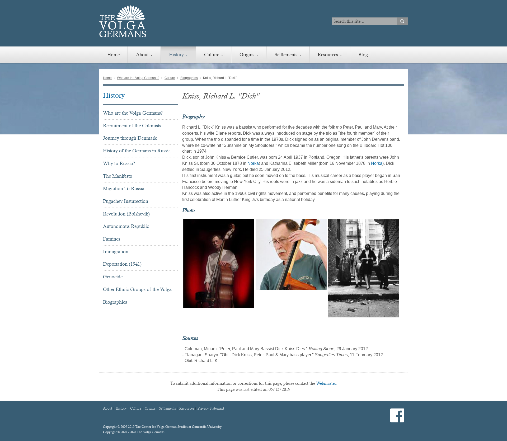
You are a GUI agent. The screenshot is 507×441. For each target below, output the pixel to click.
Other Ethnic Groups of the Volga (137, 289)
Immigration (115, 251)
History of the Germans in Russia (137, 150)
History (177, 54)
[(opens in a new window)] (397, 420)
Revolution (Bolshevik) (126, 214)
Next (407, 268)
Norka (253, 163)
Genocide (113, 276)
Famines (111, 239)
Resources (328, 54)
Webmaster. (326, 383)
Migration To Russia (123, 188)
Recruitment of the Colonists (132, 125)
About (143, 54)
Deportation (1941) (122, 264)
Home (113, 54)
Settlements (287, 54)
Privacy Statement (211, 408)
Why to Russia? (119, 163)
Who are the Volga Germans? (138, 78)
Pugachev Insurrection (125, 201)
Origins (248, 54)
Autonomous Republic (126, 226)
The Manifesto (117, 176)
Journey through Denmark (130, 138)
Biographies (189, 78)
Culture (212, 54)
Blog (363, 54)
